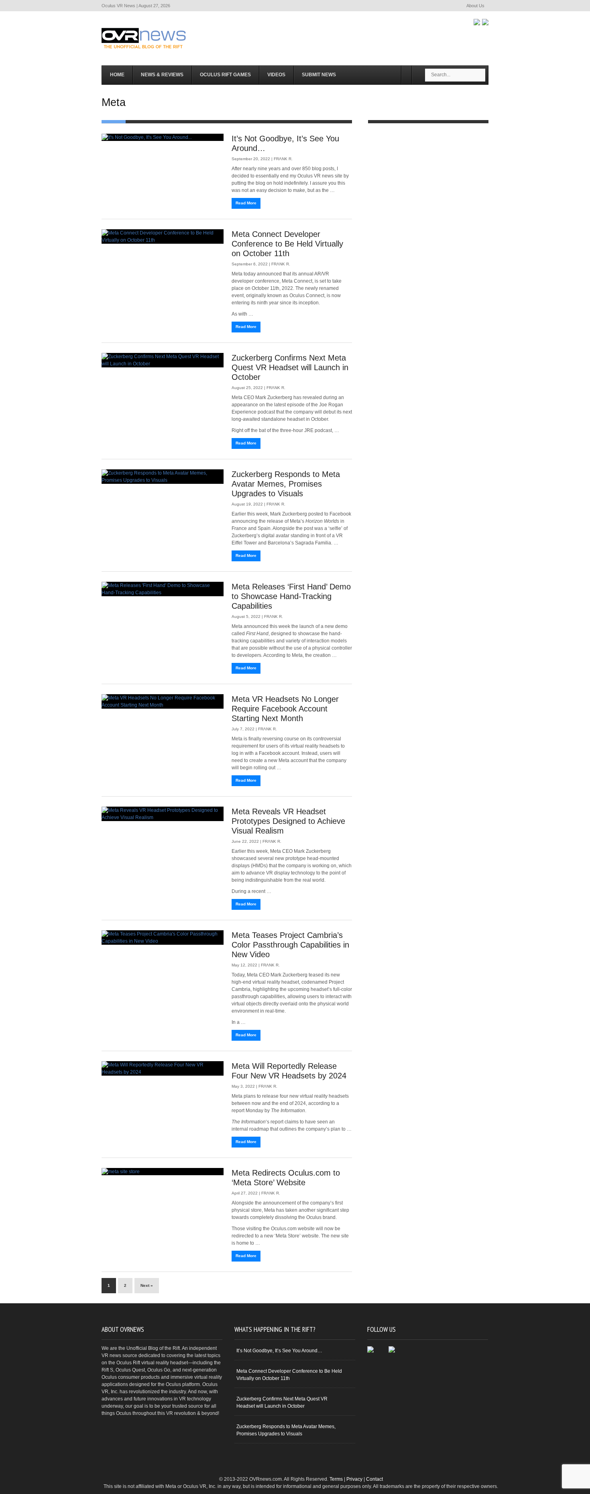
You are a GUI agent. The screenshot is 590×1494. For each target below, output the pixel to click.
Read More (246, 203)
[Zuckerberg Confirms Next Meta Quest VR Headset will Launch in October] (163, 360)
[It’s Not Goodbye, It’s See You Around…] (163, 137)
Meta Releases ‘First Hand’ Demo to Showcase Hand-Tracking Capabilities (291, 596)
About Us (475, 5)
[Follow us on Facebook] (477, 22)
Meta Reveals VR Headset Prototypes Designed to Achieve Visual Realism (288, 821)
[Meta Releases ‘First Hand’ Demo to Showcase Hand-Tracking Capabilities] (163, 589)
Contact (374, 1479)
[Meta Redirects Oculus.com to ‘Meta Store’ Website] (163, 1171)
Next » (146, 1285)
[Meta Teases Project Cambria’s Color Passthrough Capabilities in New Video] (163, 937)
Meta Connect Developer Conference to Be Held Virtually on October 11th (287, 244)
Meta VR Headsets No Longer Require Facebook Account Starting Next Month (285, 709)
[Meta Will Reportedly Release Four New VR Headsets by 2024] (163, 1068)
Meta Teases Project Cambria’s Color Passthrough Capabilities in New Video (290, 945)
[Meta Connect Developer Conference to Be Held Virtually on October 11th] (163, 236)
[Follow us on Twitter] (485, 22)
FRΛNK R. (283, 159)
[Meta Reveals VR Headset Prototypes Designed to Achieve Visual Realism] (163, 814)
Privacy (354, 1479)
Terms (336, 1479)
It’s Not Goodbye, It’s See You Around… (279, 1350)
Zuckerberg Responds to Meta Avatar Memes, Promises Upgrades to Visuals (286, 484)
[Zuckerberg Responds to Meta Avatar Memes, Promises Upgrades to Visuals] (163, 476)
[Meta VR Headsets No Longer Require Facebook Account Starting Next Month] (163, 701)
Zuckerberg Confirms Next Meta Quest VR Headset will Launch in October (290, 367)
